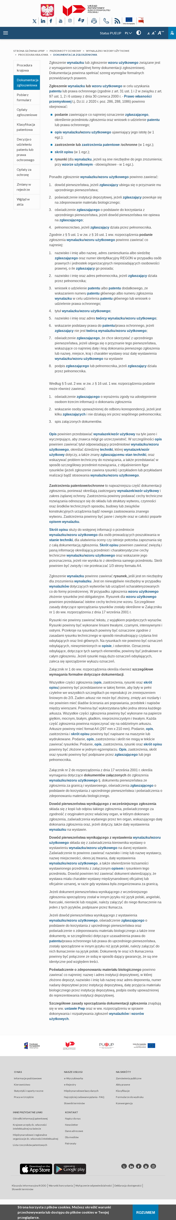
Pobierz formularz (24, 97)
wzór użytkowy (123, 434)
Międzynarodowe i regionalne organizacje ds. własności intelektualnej (35, 1136)
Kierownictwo (22, 1084)
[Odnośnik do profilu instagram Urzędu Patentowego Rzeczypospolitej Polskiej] (153, 1166)
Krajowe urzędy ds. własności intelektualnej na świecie (30, 1126)
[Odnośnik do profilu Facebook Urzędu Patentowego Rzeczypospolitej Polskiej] (52, 20)
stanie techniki (61, 540)
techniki (106, 449)
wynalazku (75, 62)
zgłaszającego (136, 114)
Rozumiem (145, 1212)
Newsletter (71, 1124)
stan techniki (135, 455)
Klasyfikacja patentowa (26, 126)
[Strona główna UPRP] (86, 10)
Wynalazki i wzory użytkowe (107, 50)
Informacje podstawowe (28, 1078)
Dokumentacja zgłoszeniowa (27, 82)
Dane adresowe (74, 1131)
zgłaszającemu (112, 455)
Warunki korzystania (61, 1185)
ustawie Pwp (75, 1008)
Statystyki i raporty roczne (28, 1090)
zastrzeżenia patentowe (101, 145)
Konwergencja (124, 1103)
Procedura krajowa (33, 54)
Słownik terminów (74, 1103)
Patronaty (70, 1143)
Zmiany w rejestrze (24, 186)
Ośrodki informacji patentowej (30, 1118)
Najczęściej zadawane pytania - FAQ (84, 1097)
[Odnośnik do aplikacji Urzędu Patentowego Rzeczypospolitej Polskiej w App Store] (36, 1169)
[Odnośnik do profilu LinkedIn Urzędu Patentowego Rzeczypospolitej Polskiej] (43, 20)
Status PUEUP (110, 33)
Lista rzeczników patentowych (30, 1145)
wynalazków (59, 586)
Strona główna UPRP (29, 50)
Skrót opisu (58, 529)
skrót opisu (64, 152)
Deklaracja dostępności (127, 1185)
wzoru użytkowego (123, 62)
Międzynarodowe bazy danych (81, 1090)
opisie (107, 646)
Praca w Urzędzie (24, 1097)
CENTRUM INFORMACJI (94, 21)
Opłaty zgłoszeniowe (27, 112)
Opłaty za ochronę (24, 172)
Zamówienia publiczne (128, 1078)
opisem (55, 522)
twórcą (91, 331)
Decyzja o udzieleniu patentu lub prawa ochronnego (25, 149)
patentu (55, 91)
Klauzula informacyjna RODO (29, 1185)
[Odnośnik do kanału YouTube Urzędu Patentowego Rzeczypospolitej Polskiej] (60, 20)
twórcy (101, 318)
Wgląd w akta (23, 201)
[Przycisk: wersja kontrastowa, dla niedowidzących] (138, 32)
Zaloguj (172, 33)
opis (58, 132)
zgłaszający (108, 185)
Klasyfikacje (123, 1090)
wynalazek (101, 434)
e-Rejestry (70, 1084)
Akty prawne (123, 1084)
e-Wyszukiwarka (73, 1078)
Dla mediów (72, 1137)
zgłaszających (74, 414)
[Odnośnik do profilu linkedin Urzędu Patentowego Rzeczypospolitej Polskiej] (131, 1166)
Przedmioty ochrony (65, 50)
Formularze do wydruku (130, 1097)
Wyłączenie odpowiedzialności (93, 1185)
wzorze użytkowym (77, 164)
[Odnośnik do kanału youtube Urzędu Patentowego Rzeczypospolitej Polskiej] (146, 1166)
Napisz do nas (73, 1118)
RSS (117, 21)
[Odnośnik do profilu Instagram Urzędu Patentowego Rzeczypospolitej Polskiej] (69, 20)
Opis (53, 434)
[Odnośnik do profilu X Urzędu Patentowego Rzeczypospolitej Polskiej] (34, 20)
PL (126, 33)
